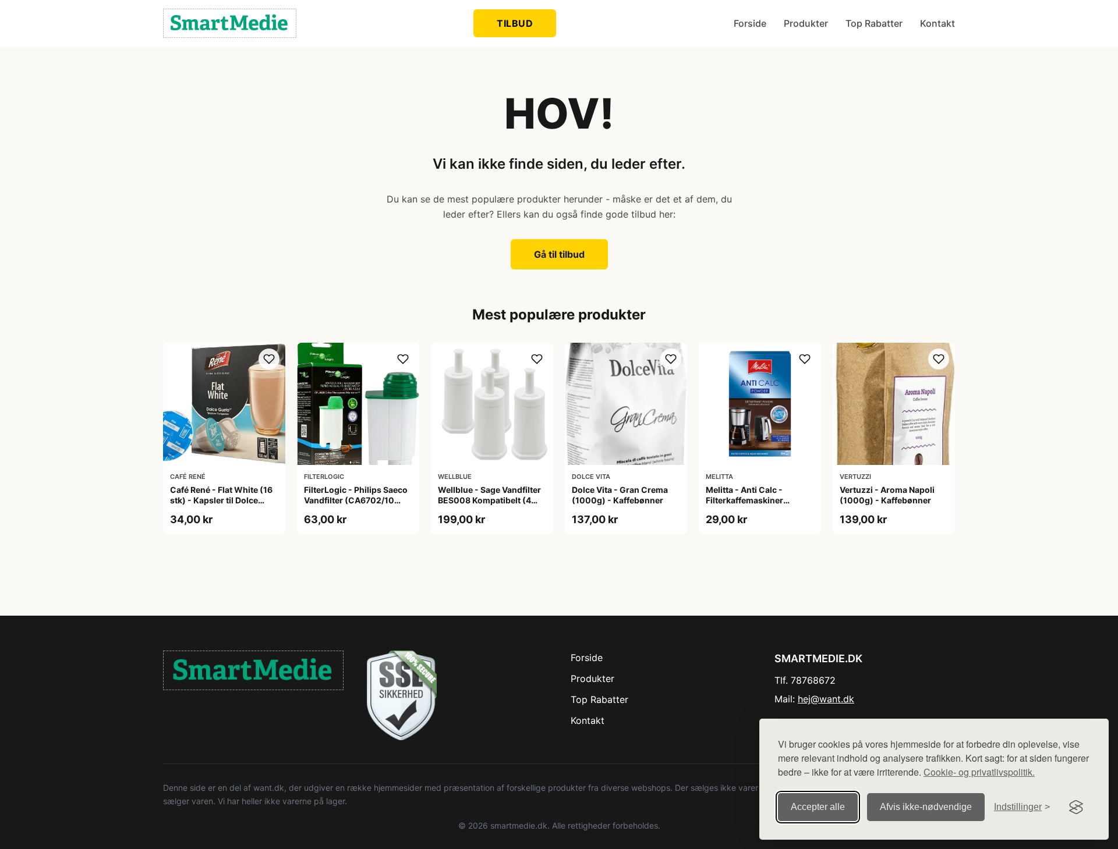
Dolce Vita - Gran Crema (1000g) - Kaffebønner (620, 495)
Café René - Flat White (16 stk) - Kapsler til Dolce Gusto (221, 500)
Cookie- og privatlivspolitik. (979, 772)
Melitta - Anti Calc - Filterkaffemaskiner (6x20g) (744, 500)
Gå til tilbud (559, 254)
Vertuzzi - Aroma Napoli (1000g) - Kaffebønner (887, 495)
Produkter (806, 23)
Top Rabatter (874, 23)
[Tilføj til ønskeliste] (269, 359)
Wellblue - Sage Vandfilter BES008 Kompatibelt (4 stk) (489, 500)
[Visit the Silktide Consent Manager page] (1076, 807)
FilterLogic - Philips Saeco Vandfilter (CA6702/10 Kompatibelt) (356, 500)
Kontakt (937, 23)
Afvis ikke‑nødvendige (926, 807)
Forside (750, 23)
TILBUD (515, 23)
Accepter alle (818, 807)
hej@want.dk (826, 699)
